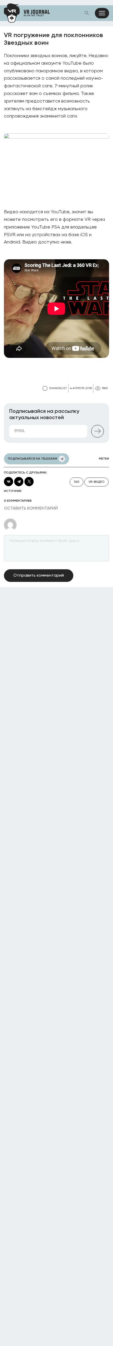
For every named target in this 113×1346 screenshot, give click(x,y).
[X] (29, 481)
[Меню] (102, 13)
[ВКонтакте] (8, 481)
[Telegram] (18, 481)
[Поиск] (87, 13)
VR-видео (96, 482)
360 (76, 482)
